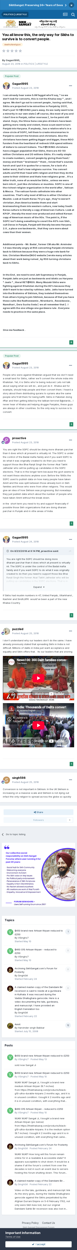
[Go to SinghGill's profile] (10, 970)
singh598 (19, 778)
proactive (19, 438)
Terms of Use (12, 1236)
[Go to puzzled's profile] (6, 631)
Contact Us (48, 1222)
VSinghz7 (23, 937)
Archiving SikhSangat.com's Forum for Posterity (41, 1144)
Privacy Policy (30, 1222)
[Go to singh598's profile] (6, 780)
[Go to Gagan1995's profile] (6, 85)
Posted (25, 87)
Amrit (17, 1024)
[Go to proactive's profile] (6, 440)
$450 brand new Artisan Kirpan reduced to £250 (42, 1055)
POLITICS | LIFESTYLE (36, 63)
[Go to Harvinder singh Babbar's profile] (10, 1026)
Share (39, 812)
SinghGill (23, 975)
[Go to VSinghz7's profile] (10, 932)
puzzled (17, 629)
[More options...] (70, 86)
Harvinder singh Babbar (31, 1027)
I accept (39, 1244)
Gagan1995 (13, 60)
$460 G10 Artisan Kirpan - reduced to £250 (39, 1108)
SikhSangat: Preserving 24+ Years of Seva (36, 5)
